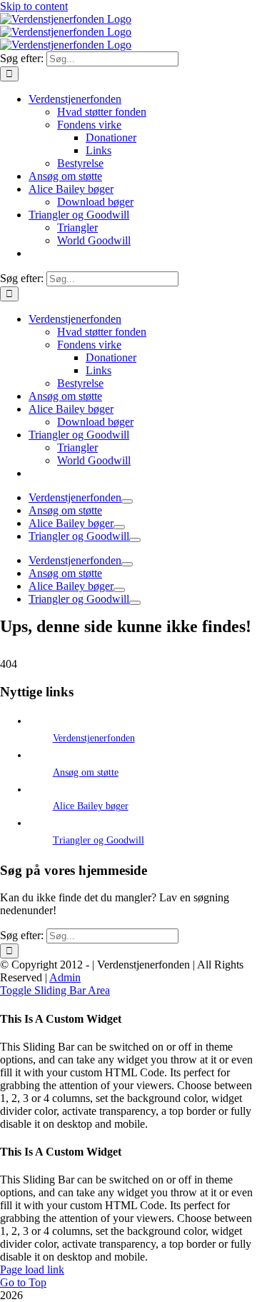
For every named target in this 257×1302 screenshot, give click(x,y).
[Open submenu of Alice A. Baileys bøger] (119, 527)
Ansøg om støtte (86, 772)
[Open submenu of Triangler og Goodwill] (135, 540)
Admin (65, 977)
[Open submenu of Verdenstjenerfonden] (127, 501)
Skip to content (34, 6)
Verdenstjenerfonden (94, 738)
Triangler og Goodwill (98, 840)
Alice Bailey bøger (90, 806)
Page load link (32, 1269)
